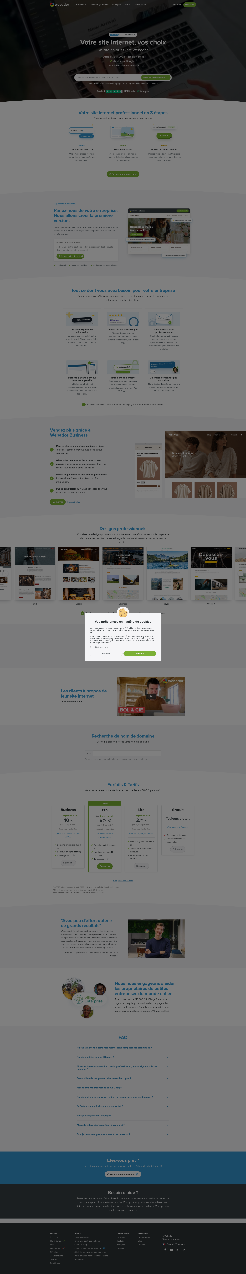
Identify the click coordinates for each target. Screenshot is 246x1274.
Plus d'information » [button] (99, 647)
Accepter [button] (140, 653)
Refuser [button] (106, 653)
